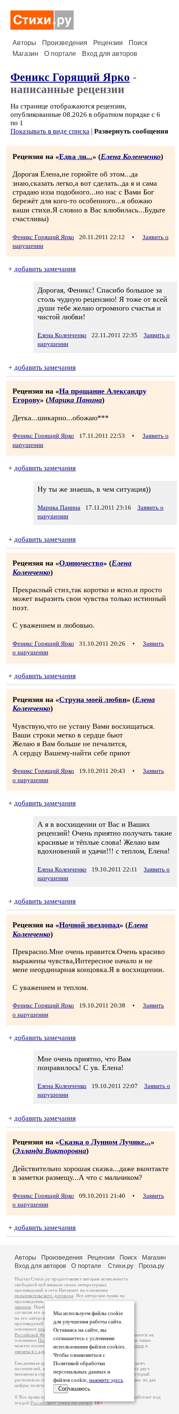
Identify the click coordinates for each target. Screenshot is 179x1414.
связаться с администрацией (44, 1351)
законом (23, 1307)
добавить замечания (45, 269)
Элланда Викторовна (50, 1150)
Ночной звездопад (89, 925)
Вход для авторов (109, 53)
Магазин (25, 53)
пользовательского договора (44, 1295)
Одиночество (81, 563)
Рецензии (108, 42)
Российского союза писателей (61, 1403)
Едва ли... (75, 156)
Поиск (138, 42)
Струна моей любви (93, 699)
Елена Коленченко (131, 156)
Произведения (64, 42)
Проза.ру (151, 1265)
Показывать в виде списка (50, 131)
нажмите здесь (106, 1380)
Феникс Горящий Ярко (70, 77)
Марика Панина (75, 400)
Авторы (24, 42)
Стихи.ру (121, 1265)
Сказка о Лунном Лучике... (105, 1142)
